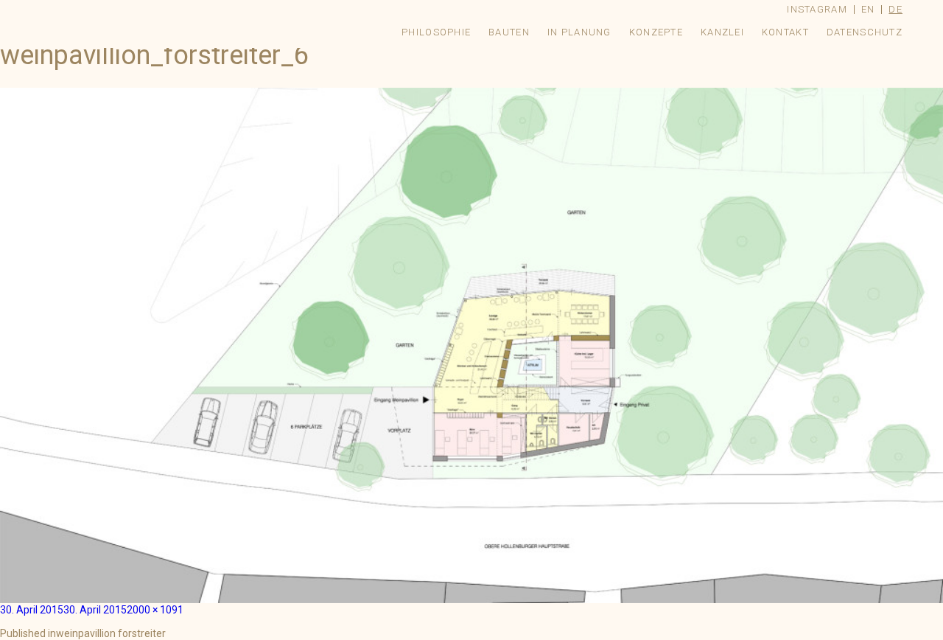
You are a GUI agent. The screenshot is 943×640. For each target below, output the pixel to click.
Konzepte (656, 32)
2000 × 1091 (155, 610)
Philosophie (436, 32)
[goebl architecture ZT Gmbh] (138, 9)
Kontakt (785, 32)
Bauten (509, 32)
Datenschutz (864, 32)
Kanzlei (722, 32)
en (868, 9)
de (895, 9)
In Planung (579, 32)
